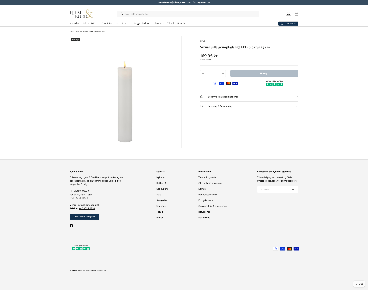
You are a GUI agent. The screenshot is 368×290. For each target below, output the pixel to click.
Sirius (202, 41)
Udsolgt (264, 73)
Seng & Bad (139, 23)
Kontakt (202, 188)
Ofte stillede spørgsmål (84, 216)
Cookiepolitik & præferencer (212, 206)
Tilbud (170, 23)
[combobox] (188, 14)
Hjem (71, 31)
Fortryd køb (204, 217)
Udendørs (158, 23)
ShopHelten (101, 270)
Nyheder (74, 23)
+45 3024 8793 (87, 208)
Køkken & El (89, 23)
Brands (181, 23)
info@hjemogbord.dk (88, 205)
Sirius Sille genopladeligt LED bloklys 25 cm (90, 31)
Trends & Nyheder (207, 177)
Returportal (204, 211)
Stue (123, 23)
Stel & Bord (108, 23)
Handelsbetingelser (208, 194)
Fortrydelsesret (206, 200)
